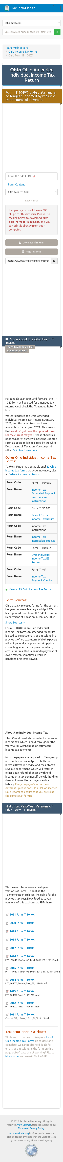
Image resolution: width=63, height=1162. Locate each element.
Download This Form (32, 242)
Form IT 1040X (22, 914)
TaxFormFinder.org (16, 47)
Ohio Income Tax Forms (22, 51)
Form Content (16, 184)
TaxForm (23, 8)
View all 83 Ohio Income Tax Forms (30, 589)
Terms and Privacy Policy (31, 1128)
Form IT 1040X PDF (20, 176)
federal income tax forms (24, 474)
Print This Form (32, 251)
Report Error (31, 200)
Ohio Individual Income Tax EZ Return (41, 558)
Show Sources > (15, 622)
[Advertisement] (31, 138)
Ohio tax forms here (25, 450)
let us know (12, 1056)
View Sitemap (24, 1125)
